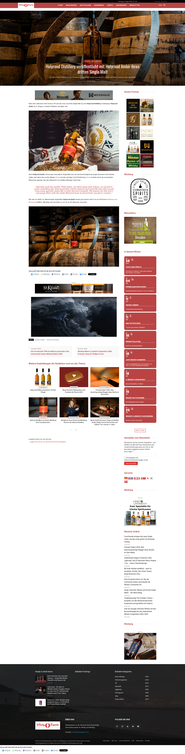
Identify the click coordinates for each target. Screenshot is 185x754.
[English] (129, 478)
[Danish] (137, 478)
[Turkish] (126, 481)
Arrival (57, 177)
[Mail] (133, 726)
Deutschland (104, 387)
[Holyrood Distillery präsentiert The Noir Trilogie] (43, 377)
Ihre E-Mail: (128, 452)
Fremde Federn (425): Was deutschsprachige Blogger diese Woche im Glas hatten (139, 550)
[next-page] (76, 430)
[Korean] (151, 478)
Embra (88, 177)
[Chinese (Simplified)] (144, 478)
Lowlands (87, 61)
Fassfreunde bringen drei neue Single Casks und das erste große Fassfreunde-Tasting (139, 539)
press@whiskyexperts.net (80, 732)
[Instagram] (122, 726)
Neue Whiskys (96, 61)
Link (146, 460)
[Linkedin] (127, 726)
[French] (133, 478)
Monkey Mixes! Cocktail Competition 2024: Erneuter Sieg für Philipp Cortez (95, 352)
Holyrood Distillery (53, 340)
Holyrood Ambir (40, 340)
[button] (163, 5)
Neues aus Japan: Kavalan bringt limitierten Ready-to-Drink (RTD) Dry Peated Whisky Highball (58, 702)
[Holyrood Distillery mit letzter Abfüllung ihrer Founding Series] (43, 407)
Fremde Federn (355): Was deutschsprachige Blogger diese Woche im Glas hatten (104, 392)
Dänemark (73, 387)
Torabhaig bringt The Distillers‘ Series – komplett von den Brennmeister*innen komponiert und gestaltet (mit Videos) (139, 600)
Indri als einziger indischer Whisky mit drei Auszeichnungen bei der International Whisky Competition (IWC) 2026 (140, 611)
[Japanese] (148, 478)
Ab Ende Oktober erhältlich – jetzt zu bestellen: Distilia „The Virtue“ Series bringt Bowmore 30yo (138, 571)
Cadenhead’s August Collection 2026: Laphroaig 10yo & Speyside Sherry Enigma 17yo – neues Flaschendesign (140, 560)
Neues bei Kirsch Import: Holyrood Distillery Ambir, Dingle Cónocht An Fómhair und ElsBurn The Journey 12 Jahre (104, 422)
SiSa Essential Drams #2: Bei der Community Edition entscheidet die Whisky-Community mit (137, 582)
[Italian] (140, 478)
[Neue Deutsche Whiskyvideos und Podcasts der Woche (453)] (74, 377)
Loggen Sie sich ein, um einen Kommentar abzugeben (48, 442)
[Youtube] (138, 726)
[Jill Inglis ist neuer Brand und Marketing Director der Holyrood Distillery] (74, 407)
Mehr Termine (140, 430)
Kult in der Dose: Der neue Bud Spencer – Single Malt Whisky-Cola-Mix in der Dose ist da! (57, 678)
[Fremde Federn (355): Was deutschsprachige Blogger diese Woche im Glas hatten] (104, 377)
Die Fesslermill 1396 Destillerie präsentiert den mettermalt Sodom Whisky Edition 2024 (50, 352)
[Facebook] (117, 726)
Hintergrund (73, 417)
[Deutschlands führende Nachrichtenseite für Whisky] (35, 5)
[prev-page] (71, 430)
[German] (126, 478)
